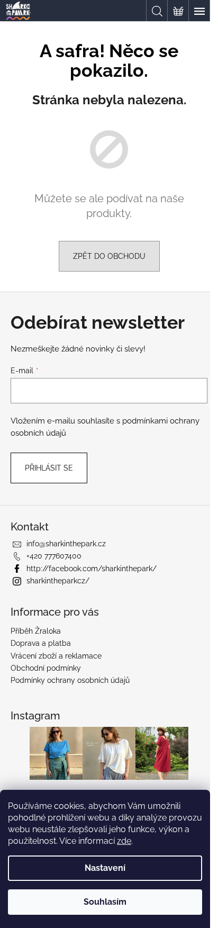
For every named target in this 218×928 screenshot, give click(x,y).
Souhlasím (105, 902)
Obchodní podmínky (46, 668)
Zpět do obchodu (109, 256)
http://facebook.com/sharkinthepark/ (91, 568)
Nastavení (105, 868)
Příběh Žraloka (36, 631)
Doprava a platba (41, 643)
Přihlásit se (49, 468)
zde (124, 841)
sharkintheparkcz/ (57, 580)
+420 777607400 (53, 556)
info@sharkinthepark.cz (66, 543)
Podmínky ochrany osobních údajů (70, 680)
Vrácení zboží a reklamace (56, 656)
